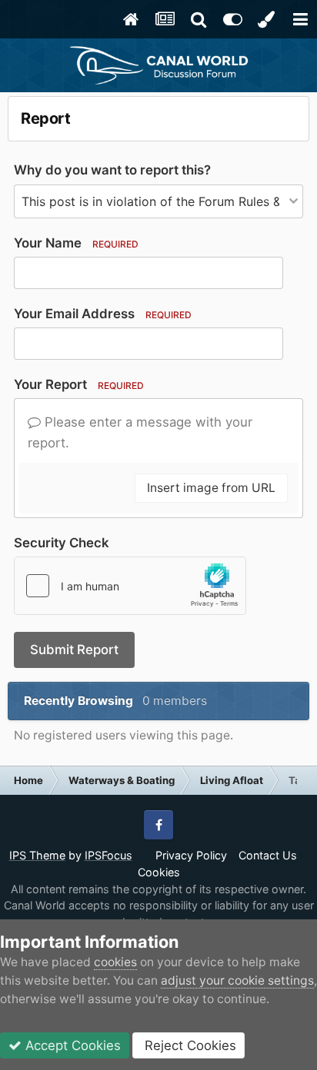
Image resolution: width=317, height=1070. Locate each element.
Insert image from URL (211, 487)
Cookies (159, 872)
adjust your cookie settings (237, 980)
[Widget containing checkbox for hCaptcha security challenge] (130, 586)
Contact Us (268, 855)
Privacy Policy (191, 855)
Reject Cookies (188, 1045)
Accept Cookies (71, 1045)
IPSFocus (108, 855)
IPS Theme (37, 855)
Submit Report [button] (74, 649)
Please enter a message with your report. (140, 432)
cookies (115, 962)
